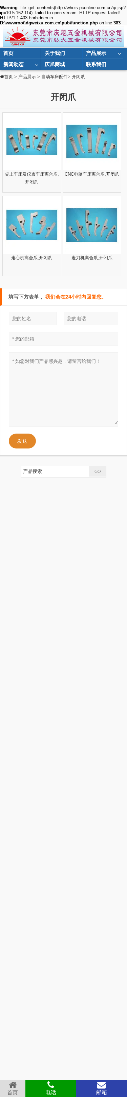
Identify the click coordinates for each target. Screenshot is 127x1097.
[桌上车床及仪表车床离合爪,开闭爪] (32, 141)
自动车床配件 (54, 76)
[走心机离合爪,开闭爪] (32, 225)
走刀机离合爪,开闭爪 (91, 257)
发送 (22, 441)
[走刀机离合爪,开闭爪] (92, 225)
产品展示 (96, 53)
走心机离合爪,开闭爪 (31, 257)
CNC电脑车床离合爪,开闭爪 (92, 174)
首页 (8, 53)
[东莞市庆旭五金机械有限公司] (63, 36)
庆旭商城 (55, 64)
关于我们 (55, 53)
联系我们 (96, 64)
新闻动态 (13, 64)
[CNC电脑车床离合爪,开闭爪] (92, 141)
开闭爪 (78, 76)
